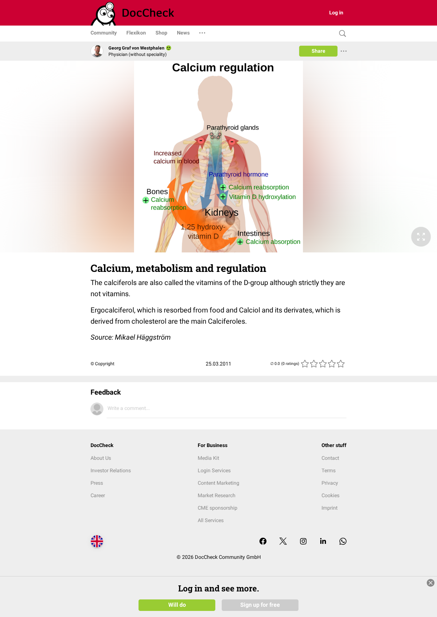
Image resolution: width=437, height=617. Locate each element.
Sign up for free (260, 605)
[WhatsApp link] (342, 542)
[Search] (341, 34)
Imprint (330, 508)
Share (318, 51)
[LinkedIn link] (323, 542)
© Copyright (103, 363)
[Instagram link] (303, 542)
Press (97, 483)
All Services (211, 520)
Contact (330, 458)
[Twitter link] (283, 542)
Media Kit (208, 458)
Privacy (330, 483)
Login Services (214, 470)
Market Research (216, 495)
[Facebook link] (262, 542)
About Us (101, 458)
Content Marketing (218, 483)
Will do (177, 605)
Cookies (330, 495)
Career (98, 495)
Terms (329, 470)
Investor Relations (111, 470)
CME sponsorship (217, 508)
